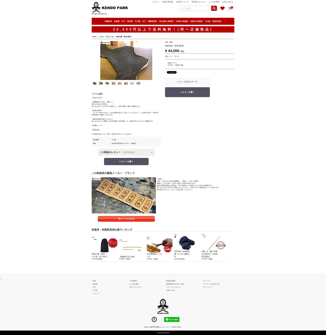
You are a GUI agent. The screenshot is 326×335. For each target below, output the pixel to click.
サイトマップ (207, 287)
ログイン (156, 2)
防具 (94, 281)
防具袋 (130, 21)
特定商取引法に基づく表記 (175, 284)
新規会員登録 (167, 2)
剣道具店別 (216, 21)
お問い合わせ (227, 2)
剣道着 (116, 21)
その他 (207, 21)
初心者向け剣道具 (166, 21)
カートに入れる (127, 219)
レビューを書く (126, 161)
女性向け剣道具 (196, 21)
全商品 (94, 37)
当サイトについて (135, 287)
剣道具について (182, 2)
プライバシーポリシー (173, 287)
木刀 (144, 21)
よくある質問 (214, 2)
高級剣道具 (152, 21)
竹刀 (123, 21)
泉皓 (171, 42)
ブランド (96, 293)
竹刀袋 (137, 21)
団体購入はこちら (199, 2)
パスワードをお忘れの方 (211, 284)
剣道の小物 (110, 37)
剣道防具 (108, 21)
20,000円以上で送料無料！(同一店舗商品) (163, 29)
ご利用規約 (133, 281)
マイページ (206, 281)
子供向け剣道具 (182, 21)
